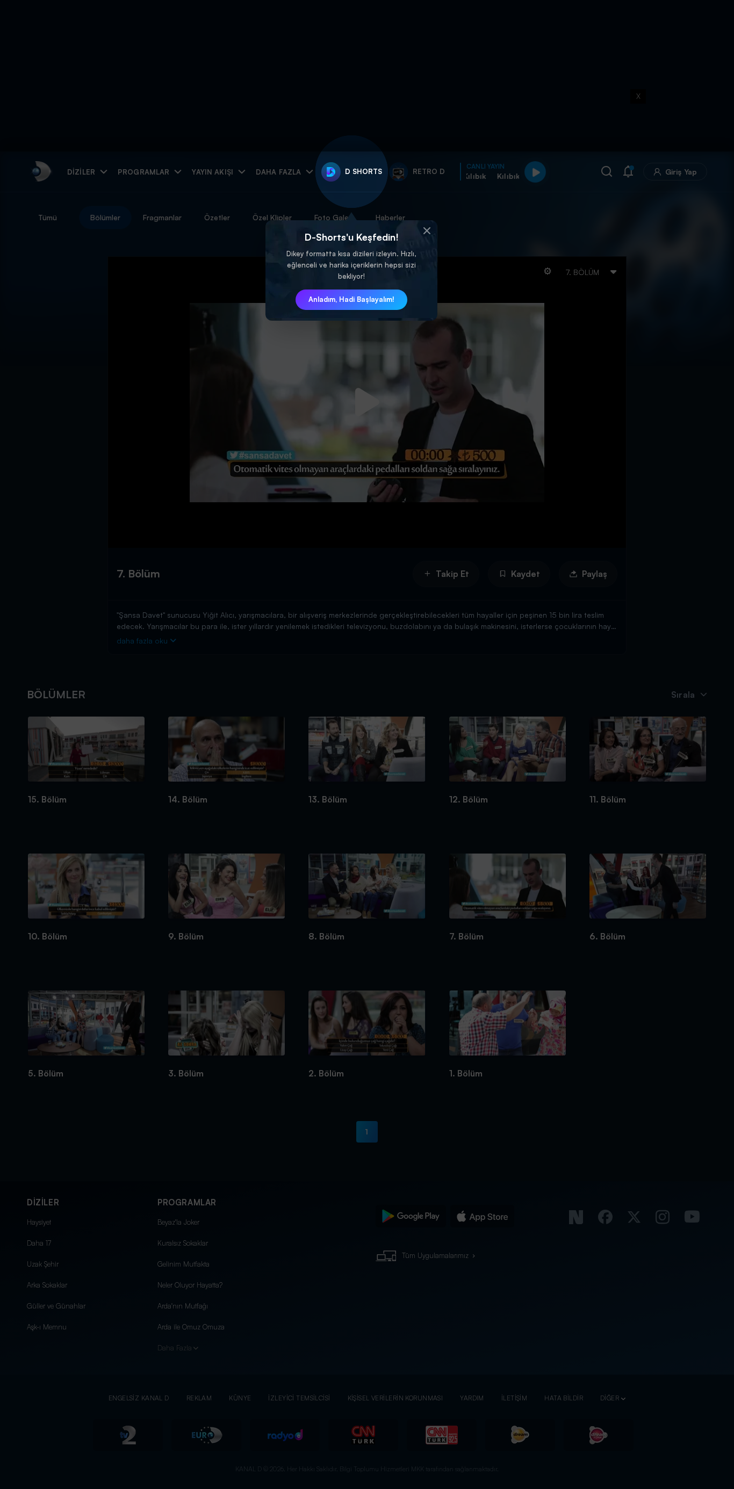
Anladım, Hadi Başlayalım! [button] (351, 299)
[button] (426, 231)
